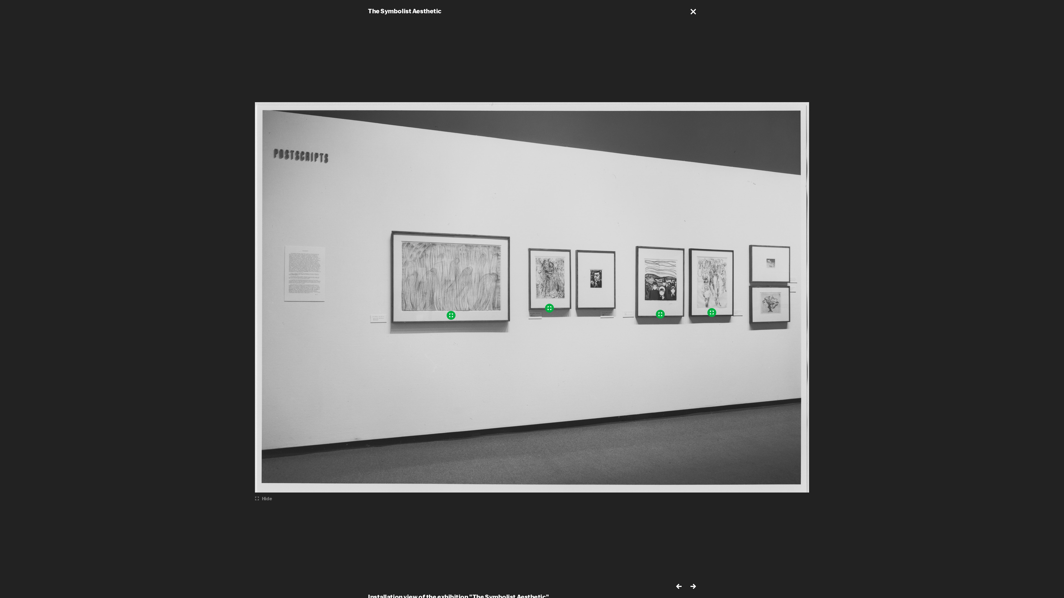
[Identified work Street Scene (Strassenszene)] (711, 312)
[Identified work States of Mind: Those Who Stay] (451, 315)
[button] (693, 12)
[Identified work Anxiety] (660, 314)
